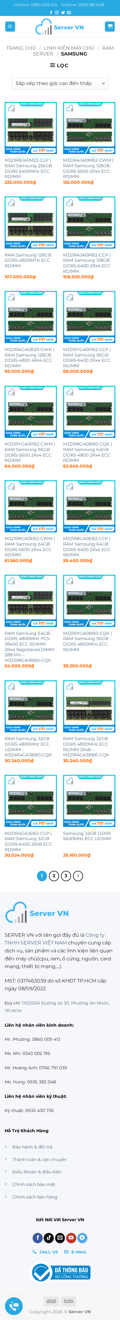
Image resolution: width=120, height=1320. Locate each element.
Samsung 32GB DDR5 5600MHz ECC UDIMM (87, 836)
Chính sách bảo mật (33, 1184)
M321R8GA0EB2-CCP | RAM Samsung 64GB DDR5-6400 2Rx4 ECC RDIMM (86, 546)
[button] (10, 26)
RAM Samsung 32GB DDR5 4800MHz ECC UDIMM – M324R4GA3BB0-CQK (28, 746)
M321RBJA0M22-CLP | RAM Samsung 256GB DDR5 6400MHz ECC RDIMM (28, 168)
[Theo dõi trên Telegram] (82, 1238)
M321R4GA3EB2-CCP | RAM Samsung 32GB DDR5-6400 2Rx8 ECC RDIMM (28, 841)
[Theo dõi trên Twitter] (63, 13)
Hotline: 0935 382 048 (82, 4)
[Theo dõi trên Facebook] (51, 13)
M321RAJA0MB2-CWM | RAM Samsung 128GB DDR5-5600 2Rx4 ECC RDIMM (88, 168)
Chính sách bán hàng (35, 1197)
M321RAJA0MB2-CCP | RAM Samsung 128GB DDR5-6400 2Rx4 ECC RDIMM (87, 263)
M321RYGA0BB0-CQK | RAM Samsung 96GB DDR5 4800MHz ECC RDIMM (87, 641)
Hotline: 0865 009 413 (35, 4)
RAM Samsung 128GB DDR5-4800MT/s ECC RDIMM (28, 260)
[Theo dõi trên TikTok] (49, 1238)
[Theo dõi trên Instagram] (57, 13)
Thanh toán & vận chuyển (39, 1159)
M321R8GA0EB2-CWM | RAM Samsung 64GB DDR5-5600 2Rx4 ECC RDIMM (30, 546)
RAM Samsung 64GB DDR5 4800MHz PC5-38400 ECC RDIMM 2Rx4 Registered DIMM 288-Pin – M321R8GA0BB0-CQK (29, 647)
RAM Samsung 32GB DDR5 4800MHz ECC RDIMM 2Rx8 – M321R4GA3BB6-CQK (86, 746)
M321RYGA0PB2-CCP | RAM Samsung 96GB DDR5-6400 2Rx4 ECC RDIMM (87, 357)
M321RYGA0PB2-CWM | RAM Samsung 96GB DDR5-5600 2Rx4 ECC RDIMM (30, 452)
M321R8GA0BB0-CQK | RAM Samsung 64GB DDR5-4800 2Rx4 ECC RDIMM (87, 452)
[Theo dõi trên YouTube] (71, 1238)
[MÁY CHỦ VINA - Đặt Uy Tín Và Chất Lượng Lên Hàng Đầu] (60, 26)
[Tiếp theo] (78, 876)
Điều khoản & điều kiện (37, 1172)
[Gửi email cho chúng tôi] (69, 13)
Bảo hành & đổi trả (32, 1147)
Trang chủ (21, 48)
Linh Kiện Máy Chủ (69, 48)
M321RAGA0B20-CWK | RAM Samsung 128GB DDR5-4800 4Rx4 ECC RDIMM (29, 357)
